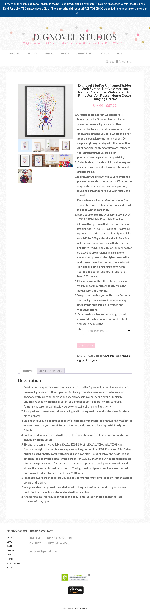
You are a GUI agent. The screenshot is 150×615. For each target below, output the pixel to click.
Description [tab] (28, 371)
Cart (9, 546)
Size (80, 329)
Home (10, 559)
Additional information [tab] (50, 371)
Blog (9, 542)
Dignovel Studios (75, 36)
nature (126, 355)
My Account (13, 563)
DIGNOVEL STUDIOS (81, 608)
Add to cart (86, 345)
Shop (9, 567)
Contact (11, 555)
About (10, 537)
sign (79, 360)
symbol (95, 360)
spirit (86, 360)
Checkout (12, 550)
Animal (110, 355)
